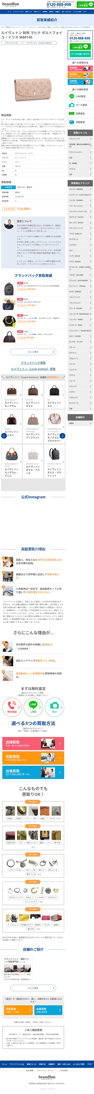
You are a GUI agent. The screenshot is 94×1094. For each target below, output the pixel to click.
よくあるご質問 (77, 11)
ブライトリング (74, 297)
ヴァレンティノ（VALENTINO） (80, 331)
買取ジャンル (28, 11)
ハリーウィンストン (76, 206)
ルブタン (72, 392)
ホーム (9, 11)
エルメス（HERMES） (76, 189)
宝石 (70, 158)
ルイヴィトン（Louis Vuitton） (39, 43)
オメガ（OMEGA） (75, 291)
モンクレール (73, 403)
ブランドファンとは (18, 11)
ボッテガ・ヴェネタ (76, 342)
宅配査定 (80, 122)
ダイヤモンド (73, 239)
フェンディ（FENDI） (76, 319)
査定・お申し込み (66, 11)
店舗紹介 (57, 11)
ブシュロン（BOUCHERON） (79, 280)
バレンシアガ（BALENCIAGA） (79, 314)
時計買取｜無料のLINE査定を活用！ (79, 145)
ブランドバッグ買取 (33, 363)
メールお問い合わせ (80, 54)
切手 (70, 174)
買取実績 (45, 11)
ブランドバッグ (11, 43)
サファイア (73, 386)
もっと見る (33, 988)
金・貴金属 (73, 163)
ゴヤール (72, 347)
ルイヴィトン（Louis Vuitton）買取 (33, 369)
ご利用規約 (63, 1070)
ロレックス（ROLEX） (76, 223)
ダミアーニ (73, 353)
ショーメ (72, 381)
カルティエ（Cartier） (76, 217)
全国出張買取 (41, 1010)
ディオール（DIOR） (76, 325)
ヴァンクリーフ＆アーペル (78, 211)
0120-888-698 (80, 38)
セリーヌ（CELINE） (76, 308)
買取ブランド (37, 11)
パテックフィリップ (76, 228)
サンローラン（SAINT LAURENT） (79, 268)
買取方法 (51, 11)
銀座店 (71, 423)
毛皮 (70, 408)
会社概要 (29, 1070)
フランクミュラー (75, 303)
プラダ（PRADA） (75, 261)
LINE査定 (81, 96)
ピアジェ (72, 375)
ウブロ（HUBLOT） (76, 234)
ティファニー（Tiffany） (77, 286)
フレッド (72, 364)
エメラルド (73, 245)
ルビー (71, 250)
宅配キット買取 (12, 1010)
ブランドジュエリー (76, 152)
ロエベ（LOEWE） (75, 336)
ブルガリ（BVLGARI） (76, 275)
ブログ (84, 11)
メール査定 (81, 104)
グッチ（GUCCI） (75, 256)
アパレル (72, 169)
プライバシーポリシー (46, 1070)
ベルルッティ (73, 397)
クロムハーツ (73, 358)
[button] (4, 436)
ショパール (73, 370)
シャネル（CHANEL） (76, 200)
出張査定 (80, 113)
